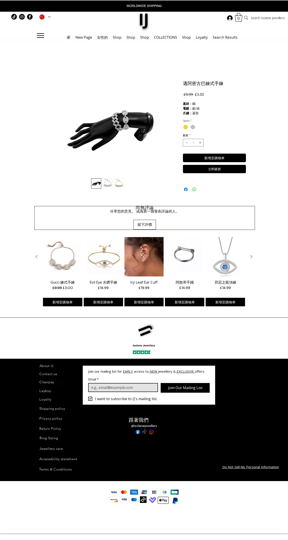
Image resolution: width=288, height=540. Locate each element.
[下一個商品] (251, 256)
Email (93, 379)
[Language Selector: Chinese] (44, 16)
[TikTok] (14, 17)
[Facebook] (30, 17)
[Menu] (40, 35)
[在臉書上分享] (186, 189)
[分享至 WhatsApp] (194, 189)
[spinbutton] (193, 142)
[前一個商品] (36, 256)
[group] (144, 272)
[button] (238, 17)
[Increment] (200, 142)
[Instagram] (22, 17)
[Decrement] (186, 142)
